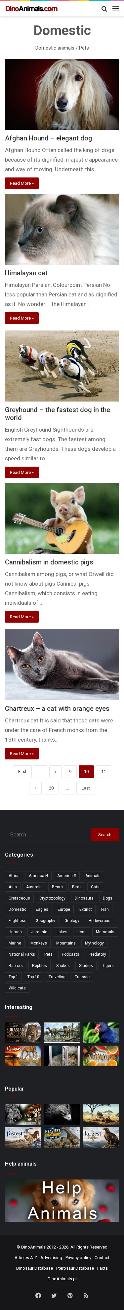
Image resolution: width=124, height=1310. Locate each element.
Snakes (63, 965)
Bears (57, 887)
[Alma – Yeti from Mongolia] (62, 1056)
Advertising (51, 1257)
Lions (82, 932)
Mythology (94, 943)
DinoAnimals (33, 1247)
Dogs (107, 898)
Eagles (42, 909)
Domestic (17, 909)
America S (66, 875)
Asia (13, 887)
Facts (102, 1268)
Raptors (16, 965)
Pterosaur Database (75, 1268)
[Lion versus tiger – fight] (23, 1114)
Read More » (22, 183)
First (22, 771)
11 (103, 771)
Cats (95, 887)
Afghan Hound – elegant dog (48, 138)
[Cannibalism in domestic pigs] (62, 518)
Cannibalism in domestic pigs (49, 562)
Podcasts (70, 954)
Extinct (85, 909)
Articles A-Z (26, 1257)
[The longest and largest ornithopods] (62, 1032)
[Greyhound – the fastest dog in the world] (62, 366)
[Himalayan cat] (62, 229)
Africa (14, 875)
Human (15, 932)
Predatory (97, 954)
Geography (45, 920)
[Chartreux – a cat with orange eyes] (62, 664)
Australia (34, 887)
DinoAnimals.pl (62, 1278)
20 (51, 788)
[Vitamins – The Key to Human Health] (101, 1056)
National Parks (22, 954)
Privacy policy (78, 1257)
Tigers (108, 965)
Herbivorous (99, 920)
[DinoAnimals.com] (31, 9)
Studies (86, 965)
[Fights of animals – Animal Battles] (101, 1114)
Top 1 (13, 977)
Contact (102, 1257)
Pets (48, 954)
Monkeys (38, 943)
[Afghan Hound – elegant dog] (62, 94)
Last (86, 788)
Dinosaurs (84, 898)
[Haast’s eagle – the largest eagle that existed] (62, 1114)
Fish (105, 909)
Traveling (57, 977)
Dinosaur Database (34, 1268)
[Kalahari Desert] (23, 1056)
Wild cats (17, 988)
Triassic (82, 977)
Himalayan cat (26, 273)
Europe (64, 909)
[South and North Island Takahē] (101, 1032)
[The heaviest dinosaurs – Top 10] (62, 1137)
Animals (93, 875)
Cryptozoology (52, 898)
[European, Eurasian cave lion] (23, 1032)
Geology (71, 920)
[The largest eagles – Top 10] (101, 1137)
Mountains (66, 943)
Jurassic (39, 932)
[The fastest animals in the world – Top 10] (23, 1137)
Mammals (105, 932)
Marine (15, 943)
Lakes (62, 932)
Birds (77, 887)
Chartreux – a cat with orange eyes (57, 709)
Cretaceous (19, 898)
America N (38, 875)
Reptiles (39, 965)
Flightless (17, 920)
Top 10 (33, 977)
